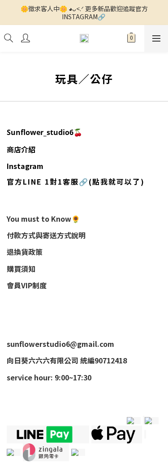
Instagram (25, 165)
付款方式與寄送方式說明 (46, 235)
